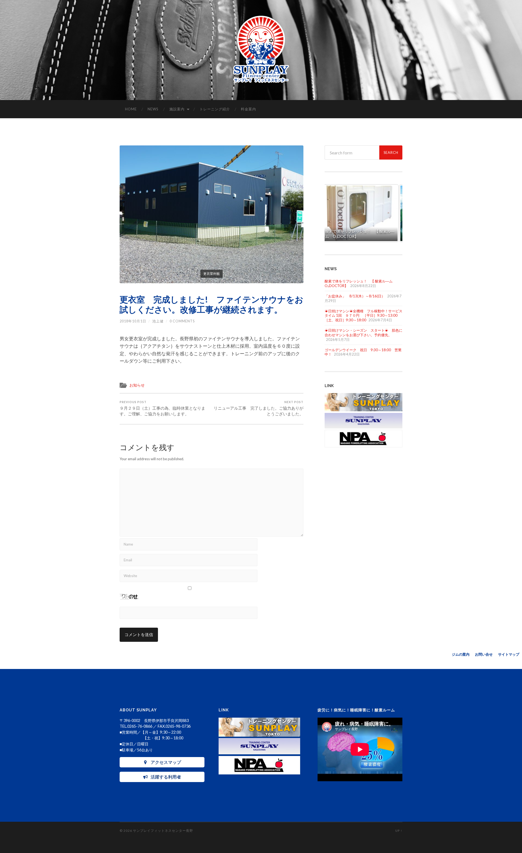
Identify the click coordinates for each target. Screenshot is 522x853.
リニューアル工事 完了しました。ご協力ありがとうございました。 (258, 408)
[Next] (391, 213)
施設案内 (177, 109)
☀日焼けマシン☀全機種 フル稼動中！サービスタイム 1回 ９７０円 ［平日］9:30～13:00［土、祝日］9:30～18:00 (363, 315)
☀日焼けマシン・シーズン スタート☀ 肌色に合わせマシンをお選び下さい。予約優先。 (363, 332)
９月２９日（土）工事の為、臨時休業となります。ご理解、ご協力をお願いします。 (162, 408)
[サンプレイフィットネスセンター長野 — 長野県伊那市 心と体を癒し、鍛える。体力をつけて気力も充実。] (261, 50)
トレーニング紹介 (215, 109)
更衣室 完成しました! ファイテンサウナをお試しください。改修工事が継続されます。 (211, 304)
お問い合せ (484, 654)
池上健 (158, 321)
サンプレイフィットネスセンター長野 (163, 830)
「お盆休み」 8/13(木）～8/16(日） (355, 296)
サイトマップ (508, 654)
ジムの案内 (461, 654)
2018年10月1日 (133, 321)
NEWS (153, 109)
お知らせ (137, 385)
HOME (131, 109)
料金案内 (248, 109)
